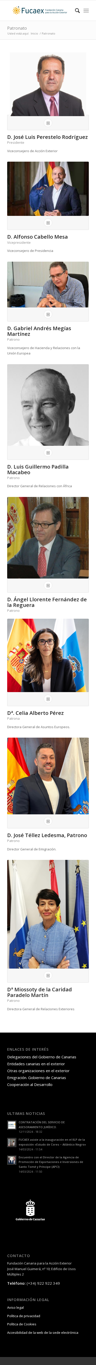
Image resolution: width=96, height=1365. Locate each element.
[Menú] (86, 10)
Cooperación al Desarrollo (29, 1084)
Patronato (17, 28)
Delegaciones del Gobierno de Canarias (41, 1056)
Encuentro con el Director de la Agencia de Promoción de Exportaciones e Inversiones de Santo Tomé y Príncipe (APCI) (51, 1162)
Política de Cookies (21, 1324)
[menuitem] (75, 10)
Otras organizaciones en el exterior (38, 1070)
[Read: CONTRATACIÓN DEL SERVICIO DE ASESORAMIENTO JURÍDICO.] (11, 1125)
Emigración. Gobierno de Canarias (36, 1077)
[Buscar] (75, 10)
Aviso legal (15, 1307)
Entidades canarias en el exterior (36, 1063)
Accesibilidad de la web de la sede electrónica (42, 1332)
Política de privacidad (23, 1316)
